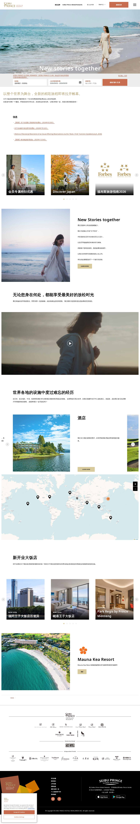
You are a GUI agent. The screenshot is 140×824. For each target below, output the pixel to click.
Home (12, 698)
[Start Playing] (70, 343)
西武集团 (53, 794)
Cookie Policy (31, 808)
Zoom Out (135, 488)
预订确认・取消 (122, 75)
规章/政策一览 (55, 789)
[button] (137, 175)
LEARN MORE (85, 266)
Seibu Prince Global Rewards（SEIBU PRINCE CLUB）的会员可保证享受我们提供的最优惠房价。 (41, 76)
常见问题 (53, 778)
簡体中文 (101, 4)
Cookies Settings (19, 817)
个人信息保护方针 (56, 792)
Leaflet (136, 539)
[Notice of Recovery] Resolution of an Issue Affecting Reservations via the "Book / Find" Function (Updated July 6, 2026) (58, 134)
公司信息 (53, 784)
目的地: (16, 81)
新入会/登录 (90, 5)
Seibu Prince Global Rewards (72, 5)
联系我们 (53, 781)
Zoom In (135, 484)
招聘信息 (53, 786)
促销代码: (88, 81)
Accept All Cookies (19, 812)
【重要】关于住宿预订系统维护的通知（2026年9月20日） (34, 122)
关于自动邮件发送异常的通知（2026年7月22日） (31, 128)
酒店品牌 (57, 5)
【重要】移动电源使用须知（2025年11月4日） (30, 140)
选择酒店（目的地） (21, 83)
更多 (82, 672)
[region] (134, 4)
